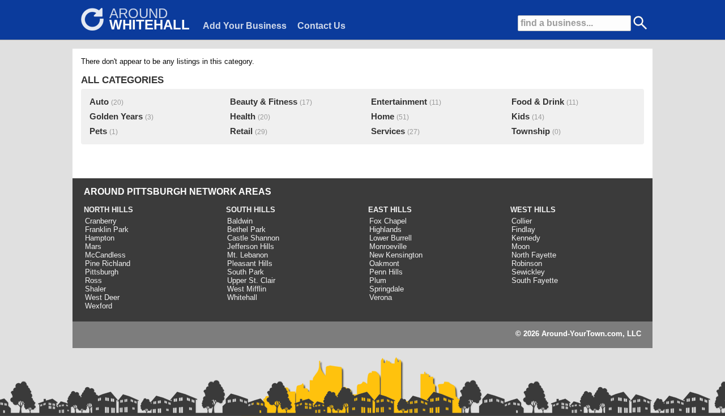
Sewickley (528, 272)
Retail (241, 131)
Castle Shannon (253, 238)
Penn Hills (386, 272)
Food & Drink (537, 101)
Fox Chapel (388, 221)
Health (242, 116)
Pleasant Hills (249, 263)
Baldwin (240, 221)
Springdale (386, 289)
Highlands (385, 229)
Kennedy (525, 238)
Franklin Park (107, 229)
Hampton (99, 238)
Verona (380, 297)
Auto (99, 101)
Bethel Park (246, 229)
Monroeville (388, 246)
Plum (377, 280)
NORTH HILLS (108, 209)
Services (388, 131)
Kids (520, 116)
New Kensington (396, 255)
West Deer (102, 297)
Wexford (98, 306)
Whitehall (242, 297)
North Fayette (533, 255)
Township (530, 131)
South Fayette (534, 280)
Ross (93, 280)
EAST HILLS (390, 209)
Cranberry (101, 221)
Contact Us (321, 26)
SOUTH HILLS (250, 209)
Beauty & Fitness (263, 101)
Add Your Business (245, 26)
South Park (245, 272)
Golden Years (116, 116)
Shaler (95, 289)
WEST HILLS (533, 209)
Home (382, 116)
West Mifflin (246, 289)
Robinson (526, 263)
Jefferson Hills (250, 246)
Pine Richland (107, 263)
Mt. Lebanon (247, 255)
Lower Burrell (390, 238)
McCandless (105, 255)
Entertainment (399, 101)
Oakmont (384, 263)
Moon (520, 246)
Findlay (523, 229)
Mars (93, 246)
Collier (521, 221)
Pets (98, 131)
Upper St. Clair (251, 280)
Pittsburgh (101, 272)
